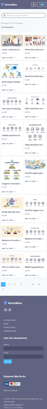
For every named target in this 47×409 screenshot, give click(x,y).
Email (6, 353)
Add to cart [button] (7, 58)
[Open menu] (33, 4)
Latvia (6, 404)
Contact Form (10, 320)
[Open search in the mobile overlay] (23, 15)
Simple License (10, 331)
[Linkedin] (10, 310)
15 (33, 284)
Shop (6, 323)
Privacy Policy (10, 327)
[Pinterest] (5, 310)
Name (6, 344)
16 (39, 284)
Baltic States (15, 404)
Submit (8, 361)
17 (3, 289)
